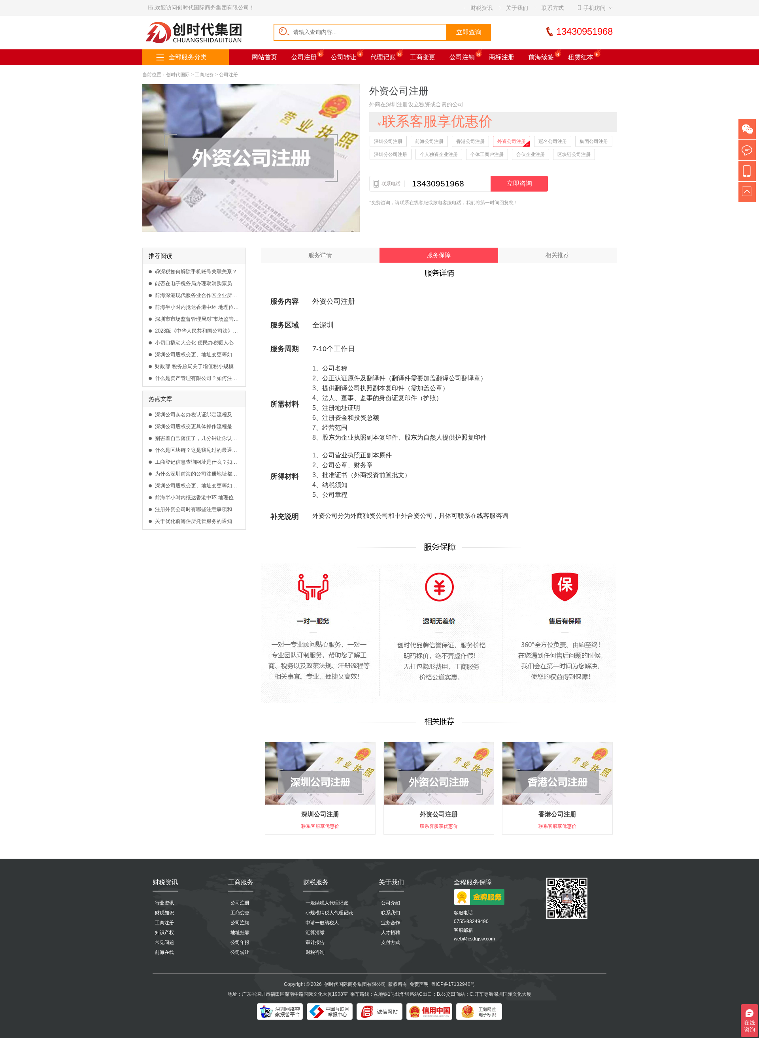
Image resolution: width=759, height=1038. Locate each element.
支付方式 (390, 942)
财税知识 (164, 913)
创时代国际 (178, 74)
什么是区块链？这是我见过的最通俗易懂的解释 (198, 450)
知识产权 (164, 932)
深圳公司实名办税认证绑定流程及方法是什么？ (198, 414)
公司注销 (462, 57)
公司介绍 (390, 903)
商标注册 (501, 57)
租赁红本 (580, 57)
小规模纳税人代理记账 (329, 913)
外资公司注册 (511, 141)
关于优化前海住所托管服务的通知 (193, 521)
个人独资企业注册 (439, 154)
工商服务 (204, 74)
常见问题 (164, 942)
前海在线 (164, 952)
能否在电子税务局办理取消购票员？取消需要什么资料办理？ (198, 283)
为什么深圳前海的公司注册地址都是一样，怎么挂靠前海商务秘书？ (198, 474)
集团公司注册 (594, 141)
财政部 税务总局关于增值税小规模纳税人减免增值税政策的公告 (198, 366)
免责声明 (419, 984)
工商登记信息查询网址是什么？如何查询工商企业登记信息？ (198, 462)
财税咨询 (315, 952)
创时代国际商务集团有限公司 (355, 984)
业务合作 (390, 922)
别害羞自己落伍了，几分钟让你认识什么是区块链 (198, 438)
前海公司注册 (429, 141)
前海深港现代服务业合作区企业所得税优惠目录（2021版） (198, 295)
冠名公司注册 (552, 141)
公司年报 (239, 942)
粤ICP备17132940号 (453, 984)
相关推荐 (557, 255)
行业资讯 (164, 903)
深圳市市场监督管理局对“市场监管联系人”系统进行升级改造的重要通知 (198, 319)
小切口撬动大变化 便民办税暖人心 (194, 343)
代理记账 (383, 57)
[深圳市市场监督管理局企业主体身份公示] (479, 1011)
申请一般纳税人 (322, 922)
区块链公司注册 (574, 154)
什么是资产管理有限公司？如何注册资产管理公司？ (198, 378)
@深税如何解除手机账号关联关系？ (196, 272)
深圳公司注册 (388, 141)
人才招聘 (390, 932)
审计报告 (315, 942)
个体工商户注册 (487, 154)
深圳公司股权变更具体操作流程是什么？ (198, 426)
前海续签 (541, 57)
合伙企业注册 (530, 154)
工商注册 (164, 922)
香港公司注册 (470, 141)
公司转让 (343, 57)
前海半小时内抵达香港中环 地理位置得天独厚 (198, 307)
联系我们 (390, 913)
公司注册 (304, 57)
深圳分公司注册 (390, 154)
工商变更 (422, 57)
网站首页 (264, 57)
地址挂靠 (239, 932)
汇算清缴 (315, 932)
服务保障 (439, 255)
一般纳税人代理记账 (327, 903)
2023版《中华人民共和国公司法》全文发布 (198, 331)
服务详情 (320, 255)
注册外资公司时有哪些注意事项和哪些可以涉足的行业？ (198, 509)
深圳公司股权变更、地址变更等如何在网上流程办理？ (198, 354)
